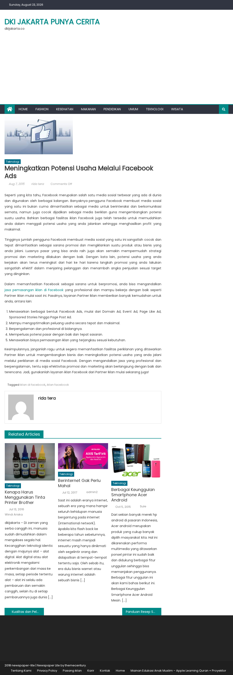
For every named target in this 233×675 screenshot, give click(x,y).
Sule (143, 506)
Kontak (105, 670)
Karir (90, 670)
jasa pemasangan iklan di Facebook (34, 290)
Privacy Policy (47, 670)
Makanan (88, 109)
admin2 (92, 492)
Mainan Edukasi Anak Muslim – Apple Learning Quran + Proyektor (178, 670)
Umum (133, 109)
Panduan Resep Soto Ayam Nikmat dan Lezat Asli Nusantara (143, 611)
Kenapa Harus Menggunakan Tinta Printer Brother (25, 497)
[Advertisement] (116, 70)
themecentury (75, 665)
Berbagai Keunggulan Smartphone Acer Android (133, 495)
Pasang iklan (72, 670)
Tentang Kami (21, 670)
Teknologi (154, 109)
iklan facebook (58, 385)
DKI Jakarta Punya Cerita (52, 22)
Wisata (177, 109)
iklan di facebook (33, 385)
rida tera (37, 184)
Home (23, 109)
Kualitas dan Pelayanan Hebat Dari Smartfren (28, 611)
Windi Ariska (14, 515)
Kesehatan (64, 109)
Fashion (41, 109)
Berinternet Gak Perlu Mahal (79, 483)
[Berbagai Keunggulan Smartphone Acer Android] (136, 460)
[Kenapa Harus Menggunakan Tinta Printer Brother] (30, 462)
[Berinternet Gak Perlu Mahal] (83, 456)
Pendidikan (112, 109)
